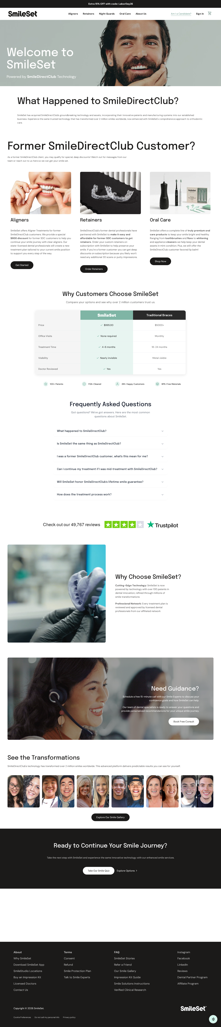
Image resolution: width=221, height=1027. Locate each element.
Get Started (21, 265)
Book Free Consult (183, 721)
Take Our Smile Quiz (98, 870)
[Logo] (23, 14)
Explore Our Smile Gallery (110, 817)
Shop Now (160, 261)
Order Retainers (94, 269)
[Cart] (209, 14)
